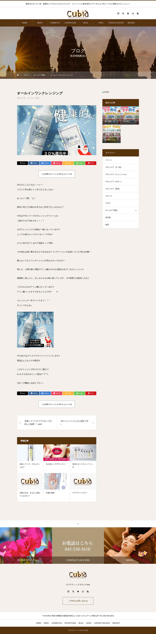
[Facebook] (128, 13)
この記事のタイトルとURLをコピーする (56, 174)
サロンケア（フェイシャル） (116, 174)
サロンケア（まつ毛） (113, 167)
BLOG (85, 23)
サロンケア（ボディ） (113, 181)
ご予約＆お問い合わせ (78, 601)
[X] (123, 13)
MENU (39, 23)
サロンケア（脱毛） (113, 189)
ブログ (108, 203)
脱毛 (107, 225)
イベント (108, 160)
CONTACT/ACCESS (116, 23)
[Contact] (133, 13)
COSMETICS (55, 23)
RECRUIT (131, 23)
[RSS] (137, 13)
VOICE (100, 23)
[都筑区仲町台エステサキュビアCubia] (78, 13)
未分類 (108, 217)
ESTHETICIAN (70, 23)
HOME (24, 23)
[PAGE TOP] (78, 523)
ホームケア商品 (33, 98)
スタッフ (108, 196)
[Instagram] (118, 13)
